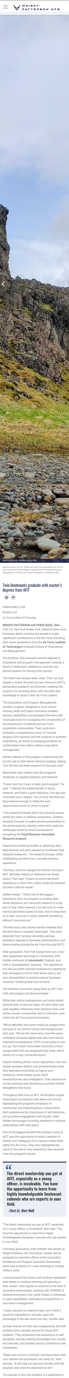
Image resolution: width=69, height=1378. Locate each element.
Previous (3, 284)
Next (65, 284)
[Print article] (6, 597)
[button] (6, 7)
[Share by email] (13, 597)
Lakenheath (35, 960)
